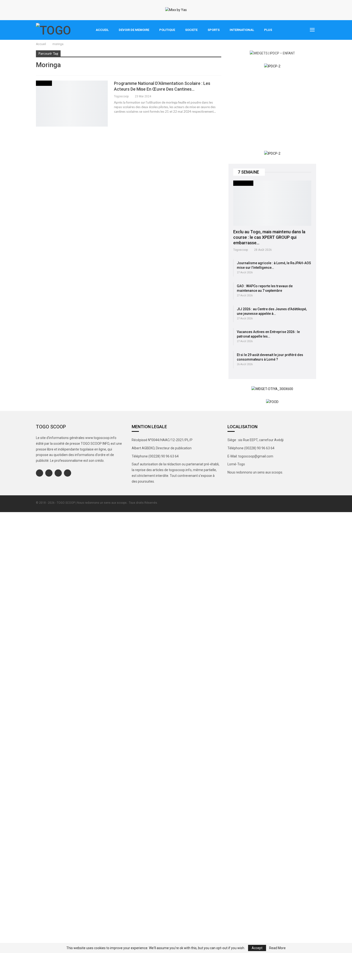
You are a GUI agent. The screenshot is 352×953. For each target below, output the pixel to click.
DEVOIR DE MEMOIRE (134, 30)
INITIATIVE (44, 83)
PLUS (268, 30)
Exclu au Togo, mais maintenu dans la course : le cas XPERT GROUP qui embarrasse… (269, 237)
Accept (257, 948)
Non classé (243, 183)
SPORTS (214, 30)
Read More (277, 948)
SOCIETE (191, 30)
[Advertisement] (272, 110)
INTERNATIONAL (242, 30)
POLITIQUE (167, 30)
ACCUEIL (102, 30)
